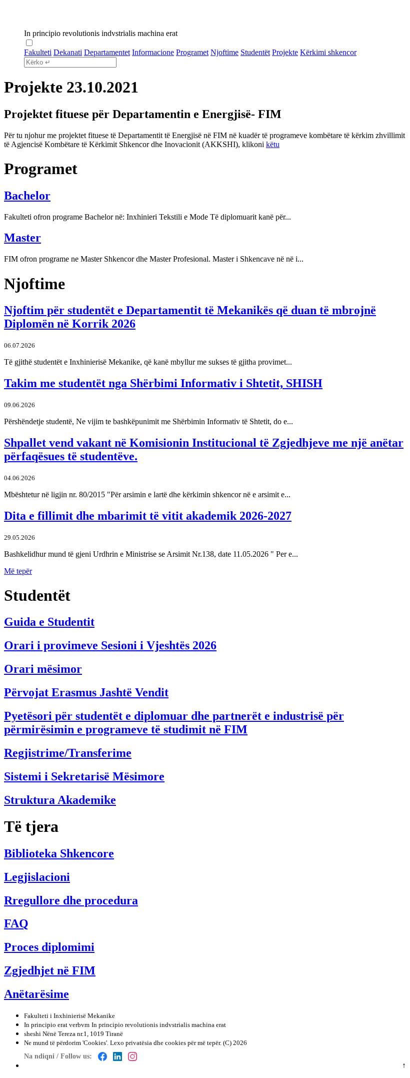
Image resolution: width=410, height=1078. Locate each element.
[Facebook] (102, 1056)
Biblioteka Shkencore (59, 853)
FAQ (16, 923)
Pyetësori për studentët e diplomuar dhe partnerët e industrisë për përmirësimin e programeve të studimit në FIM (174, 722)
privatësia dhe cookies (156, 1042)
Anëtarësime (36, 993)
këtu (273, 144)
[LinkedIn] (117, 1056)
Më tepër (18, 571)
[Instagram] (132, 1056)
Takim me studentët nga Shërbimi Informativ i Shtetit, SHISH (163, 383)
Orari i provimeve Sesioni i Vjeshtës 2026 (110, 645)
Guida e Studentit (49, 621)
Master (22, 237)
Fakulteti (38, 52)
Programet (192, 52)
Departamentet (107, 52)
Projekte (285, 52)
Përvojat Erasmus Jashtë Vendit (86, 692)
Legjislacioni (37, 876)
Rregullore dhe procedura (71, 900)
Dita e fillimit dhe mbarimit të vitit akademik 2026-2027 (148, 515)
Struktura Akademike (60, 799)
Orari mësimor (43, 668)
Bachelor (27, 195)
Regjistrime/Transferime (68, 752)
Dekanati (68, 52)
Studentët (255, 52)
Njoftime (224, 52)
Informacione (153, 52)
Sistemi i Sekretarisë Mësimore (84, 776)
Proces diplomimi (49, 946)
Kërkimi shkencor (328, 52)
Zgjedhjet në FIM (50, 970)
